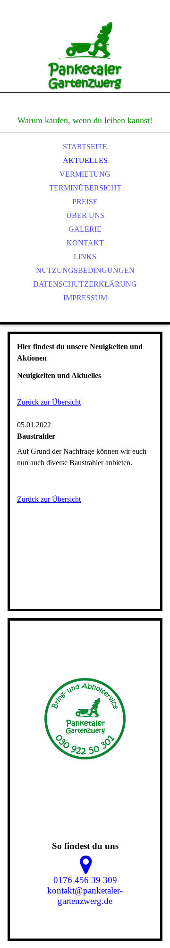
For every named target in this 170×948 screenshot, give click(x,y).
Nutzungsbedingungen (85, 270)
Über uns (85, 215)
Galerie (85, 229)
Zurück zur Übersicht (49, 402)
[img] (85, 56)
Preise (85, 202)
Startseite (85, 147)
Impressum (85, 298)
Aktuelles (85, 160)
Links (85, 257)
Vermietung (85, 174)
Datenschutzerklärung (85, 284)
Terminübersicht (85, 188)
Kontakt (85, 243)
